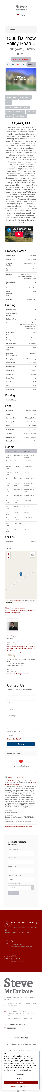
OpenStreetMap (17, 600)
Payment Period (14, 884)
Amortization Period (15, 875)
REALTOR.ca (12, 781)
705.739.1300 (12, 1028)
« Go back (11, 29)
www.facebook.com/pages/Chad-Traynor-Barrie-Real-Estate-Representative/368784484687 (21, 649)
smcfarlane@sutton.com (16, 1024)
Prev (7, 79)
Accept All (20, 1082)
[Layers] (32, 554)
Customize (20, 1075)
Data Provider (9, 815)
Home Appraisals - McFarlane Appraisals (21, 1044)
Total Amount (13, 849)
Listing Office (9, 819)
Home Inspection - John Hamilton (21, 1050)
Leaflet (8, 600)
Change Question (13, 739)
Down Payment (13, 858)
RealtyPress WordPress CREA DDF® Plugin (18, 826)
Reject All (20, 1079)
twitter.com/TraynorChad (15, 653)
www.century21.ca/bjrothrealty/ (17, 674)
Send (20, 744)
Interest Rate (13, 866)
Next (35, 79)
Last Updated (9, 810)
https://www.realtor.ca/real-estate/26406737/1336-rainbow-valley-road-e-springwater (20, 610)
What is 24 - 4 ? (13, 732)
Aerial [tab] (9, 548)
